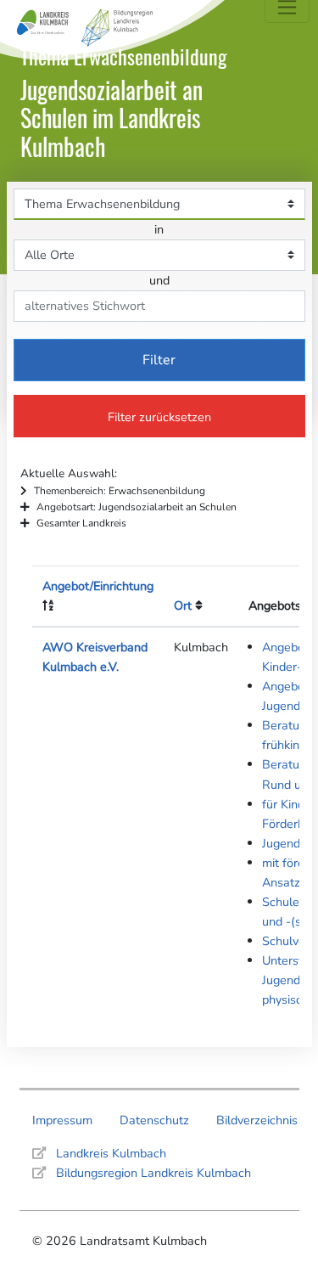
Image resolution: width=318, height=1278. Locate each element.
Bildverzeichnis (257, 1120)
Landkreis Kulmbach (111, 1153)
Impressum (62, 1120)
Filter (159, 360)
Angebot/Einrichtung (97, 585)
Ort (183, 605)
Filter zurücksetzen (159, 416)
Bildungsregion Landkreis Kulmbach (153, 1172)
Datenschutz (154, 1120)
